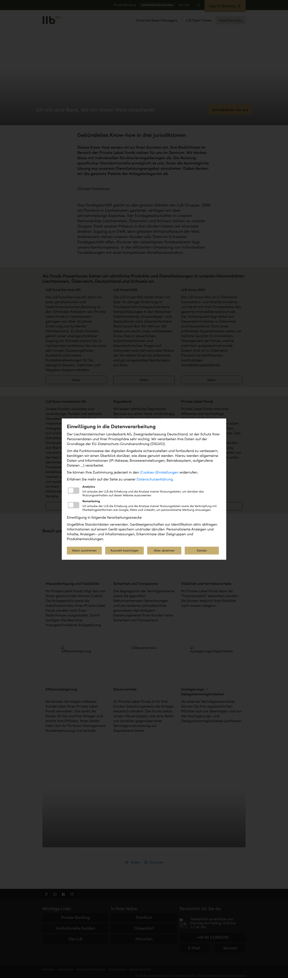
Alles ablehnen (164, 550)
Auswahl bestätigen (124, 550)
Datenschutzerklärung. (155, 479)
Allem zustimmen (84, 550)
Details (202, 550)
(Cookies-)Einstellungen (159, 472)
